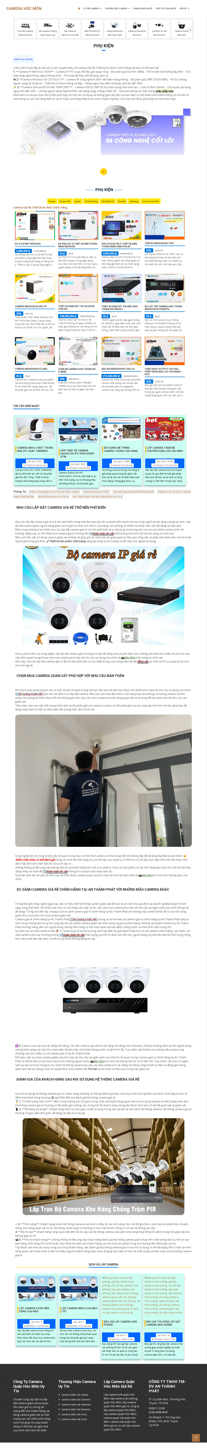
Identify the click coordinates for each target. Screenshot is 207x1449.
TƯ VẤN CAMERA (91, 8)
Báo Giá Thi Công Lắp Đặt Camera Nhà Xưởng (163, 1323)
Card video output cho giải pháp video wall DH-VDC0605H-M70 (163, 372)
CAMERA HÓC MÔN (24, 8)
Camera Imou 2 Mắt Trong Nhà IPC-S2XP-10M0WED (35, 449)
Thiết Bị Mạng (91, 201)
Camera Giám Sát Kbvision (76, 1409)
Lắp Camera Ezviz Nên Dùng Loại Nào (34, 1310)
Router (52, 201)
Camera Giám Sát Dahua (74, 1394)
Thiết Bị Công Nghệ (165, 8)
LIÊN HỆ (182, 8)
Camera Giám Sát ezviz (74, 1419)
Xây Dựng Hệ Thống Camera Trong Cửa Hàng (121, 449)
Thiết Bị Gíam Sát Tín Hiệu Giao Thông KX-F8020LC (120, 307)
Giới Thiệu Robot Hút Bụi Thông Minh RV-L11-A (97, 496)
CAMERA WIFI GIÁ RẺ (142, 8)
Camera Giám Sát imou (74, 1414)
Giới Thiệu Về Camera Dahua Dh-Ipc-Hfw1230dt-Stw (77, 452)
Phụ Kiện (103, 45)
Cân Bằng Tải (108, 201)
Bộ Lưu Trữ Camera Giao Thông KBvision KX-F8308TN (163, 307)
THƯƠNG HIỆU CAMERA (116, 8)
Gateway (134, 201)
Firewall (121, 201)
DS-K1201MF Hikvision (28, 243)
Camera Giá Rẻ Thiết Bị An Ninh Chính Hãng (40, 207)
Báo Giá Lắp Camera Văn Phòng (120, 1323)
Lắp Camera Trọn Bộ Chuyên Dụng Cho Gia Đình (165, 449)
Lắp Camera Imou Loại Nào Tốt (79, 1310)
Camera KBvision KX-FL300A (31, 369)
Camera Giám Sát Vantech (75, 1399)
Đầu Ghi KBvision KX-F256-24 (118, 369)
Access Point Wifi (150, 201)
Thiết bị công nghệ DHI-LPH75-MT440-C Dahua (54, 491)
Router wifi (65, 201)
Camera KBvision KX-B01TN (31, 306)
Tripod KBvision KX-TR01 (159, 243)
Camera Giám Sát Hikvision (76, 1404)
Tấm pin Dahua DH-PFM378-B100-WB (133, 491)
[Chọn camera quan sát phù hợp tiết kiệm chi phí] (190, 30)
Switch (77, 201)
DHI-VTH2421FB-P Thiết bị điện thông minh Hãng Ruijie (119, 245)
